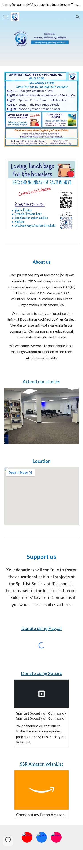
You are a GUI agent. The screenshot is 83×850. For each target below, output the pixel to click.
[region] (41, 5)
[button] (5, 17)
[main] (41, 262)
